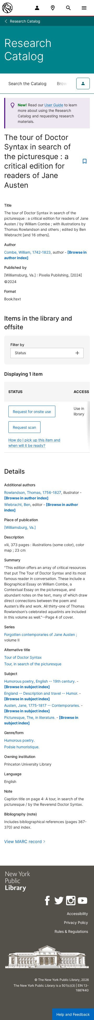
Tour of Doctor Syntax (23, 657)
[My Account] (37, 8)
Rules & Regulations (71, 931)
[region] (47, 417)
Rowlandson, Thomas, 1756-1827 (32, 492)
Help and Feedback (73, 1014)
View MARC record (23, 841)
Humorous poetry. (19, 740)
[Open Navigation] (84, 8)
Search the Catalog (27, 83)
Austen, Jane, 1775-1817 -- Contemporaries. (42, 705)
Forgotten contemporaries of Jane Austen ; (40, 634)
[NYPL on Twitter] (59, 901)
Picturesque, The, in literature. (29, 717)
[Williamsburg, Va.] (20, 527)
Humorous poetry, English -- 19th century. (40, 681)
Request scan (24, 427)
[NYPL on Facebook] (48, 901)
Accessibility (77, 913)
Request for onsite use (32, 411)
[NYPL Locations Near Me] (53, 8)
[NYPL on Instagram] (71, 901)
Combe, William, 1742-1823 (27, 252)
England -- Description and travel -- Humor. (41, 693)
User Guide (53, 105)
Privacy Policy (76, 922)
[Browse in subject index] (27, 686)
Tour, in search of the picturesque (32, 664)
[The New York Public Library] (7, 8)
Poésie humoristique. (21, 747)
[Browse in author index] (26, 498)
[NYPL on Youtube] (83, 901)
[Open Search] (68, 8)
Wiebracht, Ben (17, 504)
